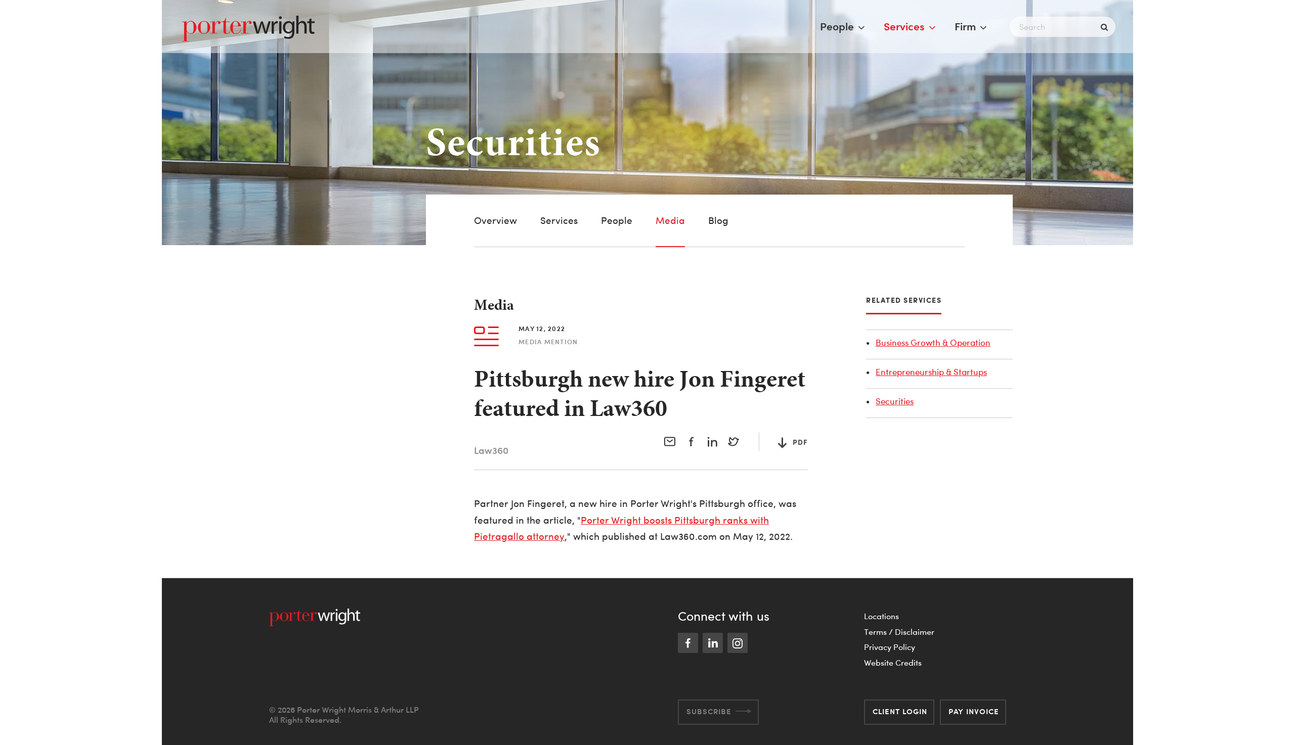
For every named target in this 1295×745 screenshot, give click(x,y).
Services (904, 26)
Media (670, 220)
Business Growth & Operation (933, 342)
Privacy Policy (889, 647)
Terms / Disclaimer (899, 632)
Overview (495, 220)
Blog (718, 220)
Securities (895, 401)
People (837, 26)
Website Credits (893, 663)
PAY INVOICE (973, 711)
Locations (881, 616)
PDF (800, 442)
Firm (965, 26)
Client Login (900, 711)
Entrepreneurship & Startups (931, 371)
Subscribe (708, 711)
